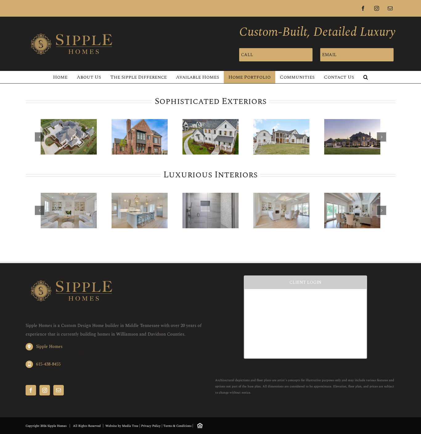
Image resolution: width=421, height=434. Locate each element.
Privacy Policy (151, 426)
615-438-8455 (48, 364)
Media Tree (130, 426)
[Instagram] (44, 390)
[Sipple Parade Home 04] (69, 137)
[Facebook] (31, 390)
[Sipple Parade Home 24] (210, 210)
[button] (366, 77)
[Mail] (58, 390)
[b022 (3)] (281, 137)
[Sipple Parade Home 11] (352, 137)
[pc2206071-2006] (69, 210)
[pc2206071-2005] (281, 210)
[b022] (210, 137)
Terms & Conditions (177, 426)
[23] (352, 210)
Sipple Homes (49, 346)
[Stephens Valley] (140, 137)
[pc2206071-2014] (140, 210)
